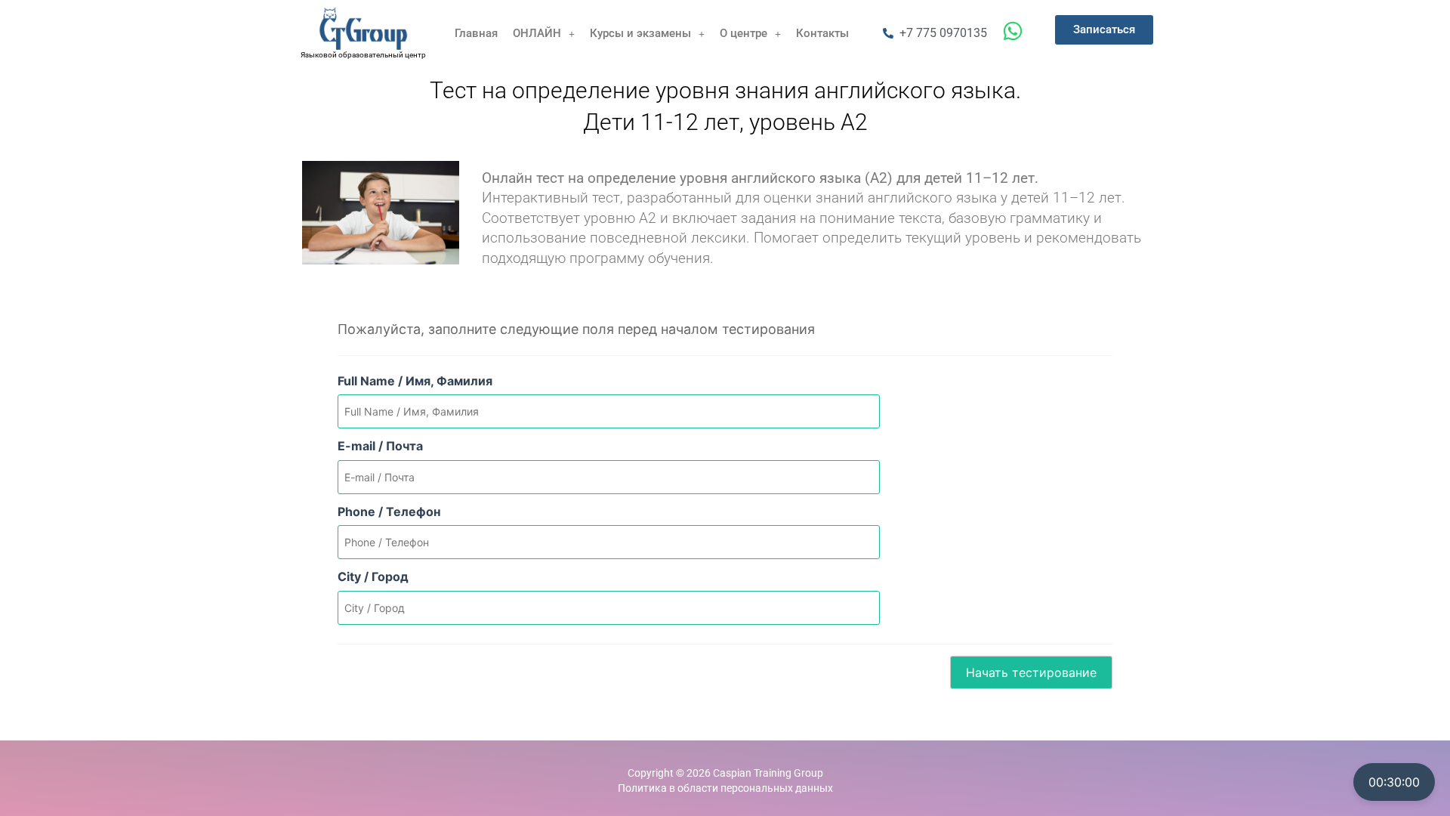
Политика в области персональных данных (725, 788)
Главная (476, 33)
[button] (543, 34)
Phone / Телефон (389, 511)
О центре (743, 33)
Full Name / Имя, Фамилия (415, 380)
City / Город (373, 576)
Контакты (822, 33)
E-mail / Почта (380, 445)
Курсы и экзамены (640, 33)
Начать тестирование (1031, 672)
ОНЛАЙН (537, 33)
